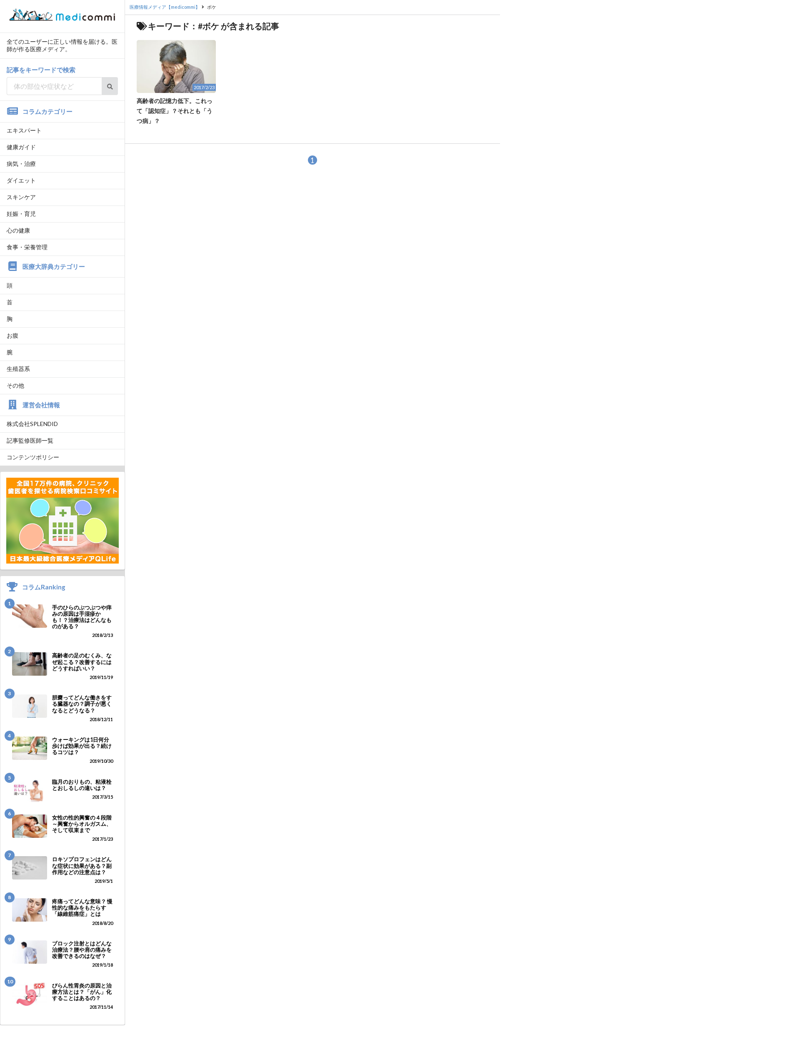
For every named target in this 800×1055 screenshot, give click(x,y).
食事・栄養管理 (27, 247)
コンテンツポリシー (33, 457)
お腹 (12, 335)
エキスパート (24, 130)
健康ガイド (21, 146)
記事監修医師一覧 (30, 440)
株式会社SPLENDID (32, 423)
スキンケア (21, 196)
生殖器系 (18, 368)
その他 (15, 385)
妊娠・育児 (21, 213)
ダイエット (21, 180)
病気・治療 (21, 163)
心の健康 (18, 230)
